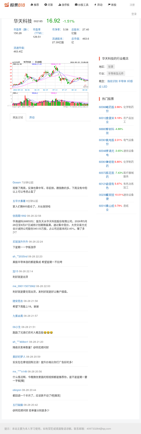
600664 (103, 107)
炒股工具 (82, 4)
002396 (103, 195)
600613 (103, 162)
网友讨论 (18, 117)
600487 (103, 151)
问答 (50, 4)
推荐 (36, 4)
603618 (103, 140)
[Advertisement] (75, 150)
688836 (103, 129)
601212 (103, 184)
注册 (132, 4)
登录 (134, 14)
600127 (103, 118)
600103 (103, 206)
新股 (113, 4)
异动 (99, 4)
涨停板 (65, 4)
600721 (103, 173)
